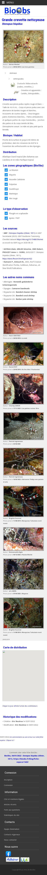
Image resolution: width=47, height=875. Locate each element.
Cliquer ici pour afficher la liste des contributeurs (20, 706)
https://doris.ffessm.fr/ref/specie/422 (17, 258)
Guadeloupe (14, 189)
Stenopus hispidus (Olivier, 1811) (22, 233)
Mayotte (12, 175)
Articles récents (10, 804)
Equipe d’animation (11, 829)
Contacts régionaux (12, 834)
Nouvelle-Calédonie (17, 179)
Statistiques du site (11, 815)
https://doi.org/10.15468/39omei (30, 239)
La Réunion (13, 170)
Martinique (13, 193)
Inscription (8, 780)
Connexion (8, 785)
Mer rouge (13, 198)
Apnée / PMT (14, 218)
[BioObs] (15, 10)
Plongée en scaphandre (18, 213)
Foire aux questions (12, 810)
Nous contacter (10, 840)
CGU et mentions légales (14, 799)
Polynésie (13, 184)
